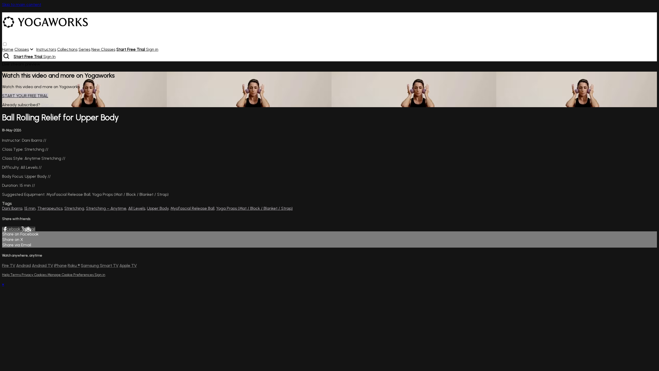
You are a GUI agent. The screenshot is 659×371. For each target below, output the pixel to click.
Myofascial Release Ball (192, 208)
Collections (67, 49)
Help (6, 275)
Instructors (46, 49)
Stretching (74, 208)
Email (30, 228)
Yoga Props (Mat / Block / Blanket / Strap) (254, 208)
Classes (21, 49)
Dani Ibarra (12, 208)
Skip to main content (21, 4)
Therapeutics (50, 208)
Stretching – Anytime (106, 208)
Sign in (152, 49)
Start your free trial (25, 95)
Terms (16, 275)
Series (84, 49)
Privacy (28, 275)
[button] (4, 44)
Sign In (49, 56)
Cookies (40, 275)
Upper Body (158, 208)
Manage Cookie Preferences (70, 275)
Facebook (11, 228)
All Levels (136, 208)
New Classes (103, 49)
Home (7, 49)
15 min (30, 208)
